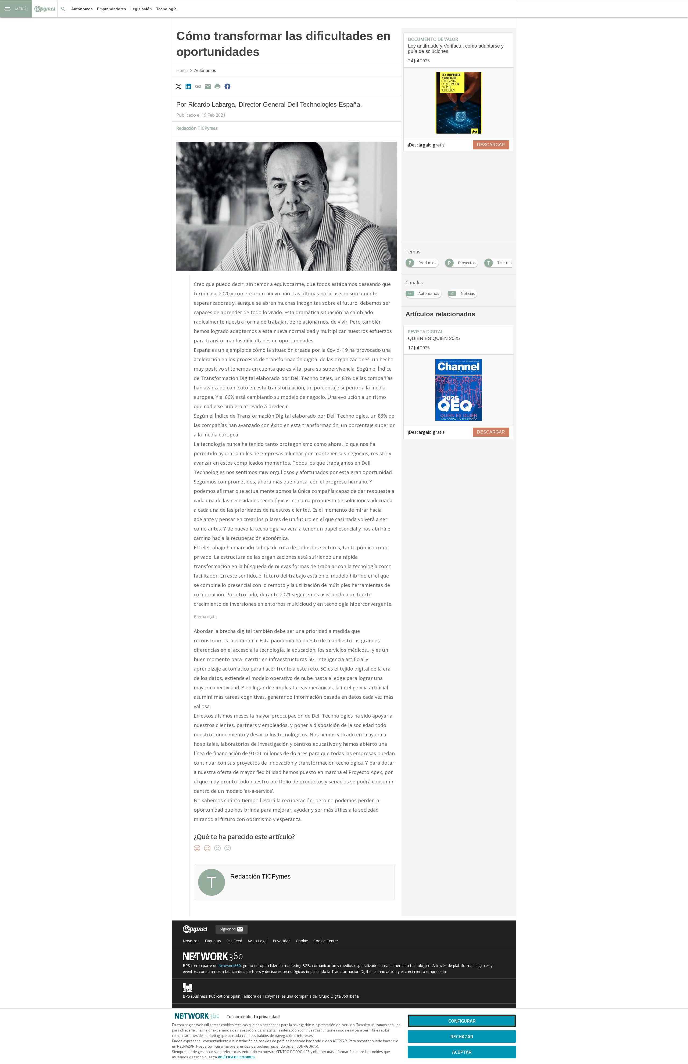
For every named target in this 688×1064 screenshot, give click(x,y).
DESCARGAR (491, 144)
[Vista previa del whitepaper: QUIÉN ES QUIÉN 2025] (459, 390)
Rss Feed (234, 940)
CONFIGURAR (462, 1020)
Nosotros (191, 940)
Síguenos (228, 929)
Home (182, 70)
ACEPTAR (462, 1052)
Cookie (302, 940)
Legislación (141, 9)
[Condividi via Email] (207, 86)
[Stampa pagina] (217, 86)
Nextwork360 (229, 965)
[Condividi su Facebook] (227, 86)
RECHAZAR (461, 1036)
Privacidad (282, 940)
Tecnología (166, 9)
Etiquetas (213, 940)
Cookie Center (325, 940)
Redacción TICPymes (197, 128)
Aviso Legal (257, 940)
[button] (16, 8)
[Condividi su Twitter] (178, 86)
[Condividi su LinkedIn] (188, 86)
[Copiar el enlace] (198, 86)
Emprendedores (111, 9)
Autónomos (82, 9)
